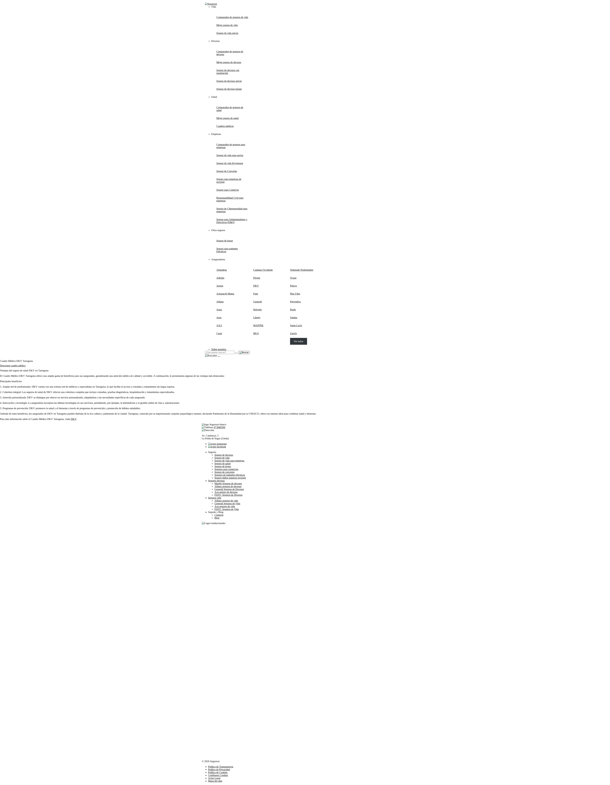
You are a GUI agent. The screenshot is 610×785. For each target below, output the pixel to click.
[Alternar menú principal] (219, 356)
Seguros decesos (216, 480)
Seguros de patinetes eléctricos (229, 475)
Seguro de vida (222, 457)
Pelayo (293, 285)
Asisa (219, 309)
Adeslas (220, 277)
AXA (219, 325)
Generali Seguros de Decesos (229, 489)
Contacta (218, 515)
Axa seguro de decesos (225, 492)
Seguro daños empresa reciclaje (230, 477)
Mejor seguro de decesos (228, 62)
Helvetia (257, 309)
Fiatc (255, 293)
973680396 (219, 427)
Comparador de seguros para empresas (230, 146)
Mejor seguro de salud (227, 118)
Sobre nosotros (218, 349)
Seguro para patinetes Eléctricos (227, 250)
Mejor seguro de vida (227, 25)
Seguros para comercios (226, 469)
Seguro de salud (222, 463)
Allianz (220, 301)
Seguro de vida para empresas (229, 460)
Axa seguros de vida (224, 506)
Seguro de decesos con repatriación (227, 71)
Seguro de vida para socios (229, 155)
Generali (257, 301)
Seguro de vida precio (227, 33)
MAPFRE (258, 325)
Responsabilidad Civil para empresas (229, 199)
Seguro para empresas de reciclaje (228, 180)
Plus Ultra (295, 293)
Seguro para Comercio (227, 190)
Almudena (221, 270)
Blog (216, 517)
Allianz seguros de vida (226, 500)
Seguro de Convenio (226, 171)
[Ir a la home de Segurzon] (211, 4)
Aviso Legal (214, 778)
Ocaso (293, 277)
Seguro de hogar (224, 240)
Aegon (219, 285)
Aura (218, 317)
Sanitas (293, 317)
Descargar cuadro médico (13, 365)
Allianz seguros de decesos (227, 486)
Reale (293, 309)
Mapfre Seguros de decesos (228, 483)
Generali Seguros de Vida (227, 503)
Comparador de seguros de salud (229, 109)
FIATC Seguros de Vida (226, 509)
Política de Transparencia (220, 766)
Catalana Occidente (263, 270)
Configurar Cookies (218, 775)
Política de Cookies (217, 772)
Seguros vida (214, 497)
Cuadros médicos (225, 126)
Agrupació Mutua (225, 293)
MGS (256, 333)
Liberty (257, 317)
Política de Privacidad (219, 769)
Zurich (293, 333)
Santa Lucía (296, 325)
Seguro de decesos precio (229, 81)
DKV (256, 285)
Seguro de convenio (224, 472)
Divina (256, 277)
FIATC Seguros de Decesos (228, 495)
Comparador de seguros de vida (232, 17)
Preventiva (295, 301)
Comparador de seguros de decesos (229, 53)
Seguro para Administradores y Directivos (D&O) (231, 221)
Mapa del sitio (215, 781)
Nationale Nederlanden (301, 270)
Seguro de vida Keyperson (229, 163)
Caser (219, 333)
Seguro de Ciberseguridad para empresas (231, 210)
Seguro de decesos (223, 455)
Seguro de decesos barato (229, 89)
